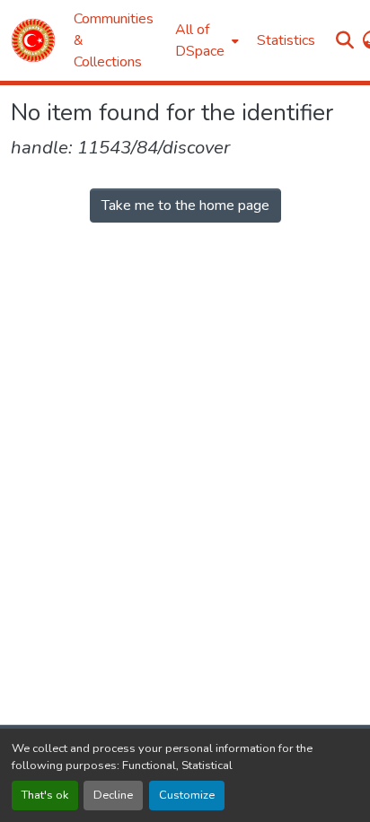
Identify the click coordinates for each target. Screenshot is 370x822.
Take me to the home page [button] (185, 205)
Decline (113, 795)
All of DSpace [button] (200, 40)
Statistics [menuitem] (286, 40)
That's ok (45, 795)
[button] (33, 40)
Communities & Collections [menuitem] (114, 40)
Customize (187, 795)
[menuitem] (205, 40)
